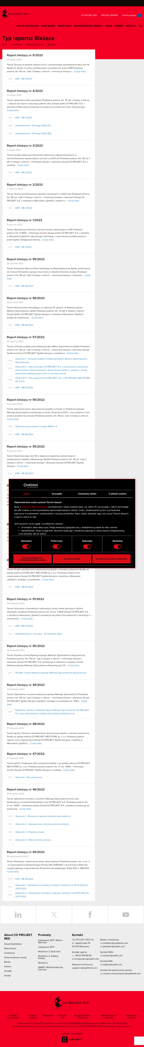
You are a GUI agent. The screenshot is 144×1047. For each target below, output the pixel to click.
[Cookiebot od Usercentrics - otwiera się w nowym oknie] (25, 486)
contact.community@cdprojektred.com (121, 973)
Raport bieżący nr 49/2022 (26, 685)
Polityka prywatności (13, 1016)
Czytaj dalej (80, 71)
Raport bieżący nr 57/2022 (25, 337)
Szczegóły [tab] (57, 493)
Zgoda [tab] (26, 493)
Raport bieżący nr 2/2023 (25, 184)
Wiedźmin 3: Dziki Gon (49, 951)
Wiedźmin (43, 963)
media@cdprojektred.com (115, 943)
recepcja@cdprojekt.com (86, 959)
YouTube (125, 914)
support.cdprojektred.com (84, 968)
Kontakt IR (62, 1016)
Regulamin (49, 1015)
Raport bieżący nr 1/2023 (24, 220)
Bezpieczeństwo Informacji (82, 1016)
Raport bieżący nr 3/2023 (25, 145)
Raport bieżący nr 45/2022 (26, 852)
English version (109, 15)
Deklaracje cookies (131, 1016)
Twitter (54, 914)
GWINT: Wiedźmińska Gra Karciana (50, 968)
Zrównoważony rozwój (88, 26)
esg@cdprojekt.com (112, 964)
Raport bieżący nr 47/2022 (25, 754)
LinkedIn (18, 914)
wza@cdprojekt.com (112, 955)
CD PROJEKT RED (15, 13)
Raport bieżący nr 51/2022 (25, 599)
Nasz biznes (48, 26)
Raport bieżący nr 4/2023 (25, 91)
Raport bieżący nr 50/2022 (26, 646)
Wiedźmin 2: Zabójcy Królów (48, 957)
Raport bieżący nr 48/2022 (26, 724)
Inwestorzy (65, 26)
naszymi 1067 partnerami (35, 506)
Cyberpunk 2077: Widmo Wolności (50, 941)
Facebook (90, 914)
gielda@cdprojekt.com (113, 946)
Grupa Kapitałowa (28, 26)
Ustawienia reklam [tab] (87, 493)
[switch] (57, 546)
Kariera (119, 26)
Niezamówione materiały (108, 1016)
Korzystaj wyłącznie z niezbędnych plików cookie (32, 558)
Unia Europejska (129, 15)
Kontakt (131, 26)
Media (108, 26)
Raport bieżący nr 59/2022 (26, 259)
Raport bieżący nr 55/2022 (26, 446)
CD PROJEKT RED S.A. (83, 940)
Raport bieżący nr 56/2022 (26, 399)
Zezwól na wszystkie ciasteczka (111, 559)
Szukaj (141, 27)
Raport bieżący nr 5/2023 (25, 55)
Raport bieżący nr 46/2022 (26, 789)
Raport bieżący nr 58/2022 (26, 298)
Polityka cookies (33, 1016)
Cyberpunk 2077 (46, 947)
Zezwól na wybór (72, 559)
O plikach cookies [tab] (117, 493)
